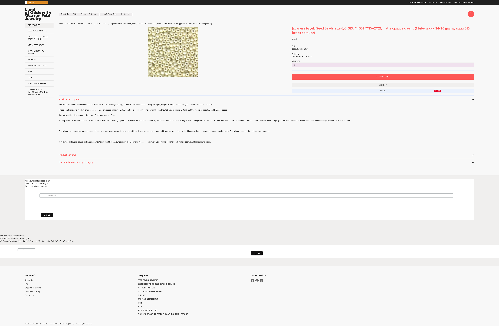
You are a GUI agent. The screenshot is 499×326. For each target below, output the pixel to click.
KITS (30, 77)
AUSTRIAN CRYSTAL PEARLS (36, 52)
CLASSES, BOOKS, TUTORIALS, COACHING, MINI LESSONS (38, 92)
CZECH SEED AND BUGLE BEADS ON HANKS (38, 37)
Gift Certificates (445, 2)
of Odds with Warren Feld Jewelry (38, 14)
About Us (65, 14)
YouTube (261, 280)
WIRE (30, 71)
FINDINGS (32, 59)
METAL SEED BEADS (36, 45)
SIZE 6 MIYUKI (102, 24)
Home (61, 24)
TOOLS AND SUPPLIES (37, 83)
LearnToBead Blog (109, 14)
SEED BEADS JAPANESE (37, 30)
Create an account (467, 2)
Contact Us (125, 14)
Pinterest (257, 280)
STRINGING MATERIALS (38, 65)
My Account (433, 2)
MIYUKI (90, 24)
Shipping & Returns (89, 14)
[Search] (26, 2)
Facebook (252, 280)
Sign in (456, 2)
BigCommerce (87, 324)
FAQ (75, 14)
